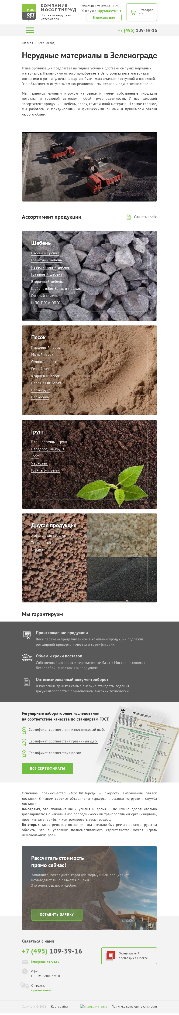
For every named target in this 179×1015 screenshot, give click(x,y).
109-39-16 (137, 30)
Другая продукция (53, 525)
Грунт (37, 431)
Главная (27, 43)
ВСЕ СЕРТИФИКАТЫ (47, 768)
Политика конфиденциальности (134, 1006)
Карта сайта (59, 1006)
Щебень (41, 242)
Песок (38, 337)
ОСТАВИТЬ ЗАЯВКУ (57, 914)
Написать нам (104, 17)
